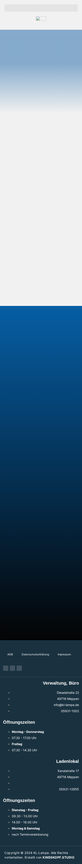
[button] (41, 8)
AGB (10, 654)
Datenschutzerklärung (35, 654)
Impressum (64, 654)
